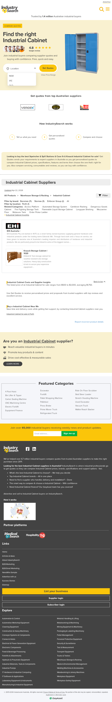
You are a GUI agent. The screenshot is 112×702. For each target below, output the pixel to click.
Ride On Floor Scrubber (86, 390)
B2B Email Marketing (10, 568)
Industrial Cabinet (61, 195)
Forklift (43, 394)
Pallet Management (65, 635)
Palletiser (44, 402)
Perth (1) (25, 204)
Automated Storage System (54, 207)
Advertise (107, 2)
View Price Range (48, 75)
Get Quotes (48, 68)
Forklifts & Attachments (11, 656)
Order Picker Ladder (38, 212)
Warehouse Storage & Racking (34, 195)
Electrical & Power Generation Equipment (18, 643)
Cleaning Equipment (10, 627)
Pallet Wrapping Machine (51, 398)
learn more (12, 364)
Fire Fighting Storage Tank (26, 209)
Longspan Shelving (84, 209)
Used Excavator (82, 402)
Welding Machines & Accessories (70, 668)
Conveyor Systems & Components (16, 635)
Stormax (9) (39, 201)
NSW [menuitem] (11, 76)
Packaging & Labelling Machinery (70, 631)
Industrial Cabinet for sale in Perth (20, 314)
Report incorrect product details (89, 322)
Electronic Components (11, 647)
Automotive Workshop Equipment (15, 623)
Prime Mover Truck (48, 409)
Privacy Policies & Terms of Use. (54, 692)
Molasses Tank (19, 212)
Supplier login (56, 598)
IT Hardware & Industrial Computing (16, 672)
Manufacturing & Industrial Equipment (17, 685)
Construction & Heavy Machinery (15, 631)
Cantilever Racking (78, 207)
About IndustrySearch (11, 560)
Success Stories (8, 581)
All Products (10, 195)
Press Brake (45, 405)
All (68, 201)
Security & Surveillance (66, 643)
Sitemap (5, 585)
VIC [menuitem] (10, 81)
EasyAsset (47, 487)
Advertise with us (9, 577)
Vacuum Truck (81, 405)
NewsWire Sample (9, 572)
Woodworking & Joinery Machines (70, 672)
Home (4, 552)
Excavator (44, 390)
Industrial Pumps (9, 668)
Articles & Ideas (8, 556)
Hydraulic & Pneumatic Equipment (16, 660)
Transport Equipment (65, 652)
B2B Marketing (8, 564)
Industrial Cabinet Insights (17, 215)
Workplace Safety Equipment (68, 680)
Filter (105, 195)
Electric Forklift (12, 407)
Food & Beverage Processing (13, 652)
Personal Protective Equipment (69, 639)
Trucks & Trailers (63, 656)
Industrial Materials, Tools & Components (18, 664)
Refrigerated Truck (48, 413)
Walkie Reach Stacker (84, 409)
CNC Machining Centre (15, 403)
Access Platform (31, 207)
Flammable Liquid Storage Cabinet (57, 209)
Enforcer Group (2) (55, 201)
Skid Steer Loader (83, 394)
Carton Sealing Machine (16, 399)
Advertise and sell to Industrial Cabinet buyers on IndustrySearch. (33, 494)
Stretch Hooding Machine (86, 398)
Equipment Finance (14, 410)
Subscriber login (55, 604)
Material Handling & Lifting (68, 618)
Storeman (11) (26, 201)
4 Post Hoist (10, 391)
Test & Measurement (65, 647)
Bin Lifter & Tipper (13, 395)
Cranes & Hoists (8, 639)
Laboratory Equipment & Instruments (17, 680)
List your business (56, 591)
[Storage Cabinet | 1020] (30, 247)
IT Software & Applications (13, 676)
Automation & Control (11, 618)
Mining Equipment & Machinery (69, 627)
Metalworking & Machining (68, 623)
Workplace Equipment (66, 676)
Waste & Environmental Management (72, 664)
